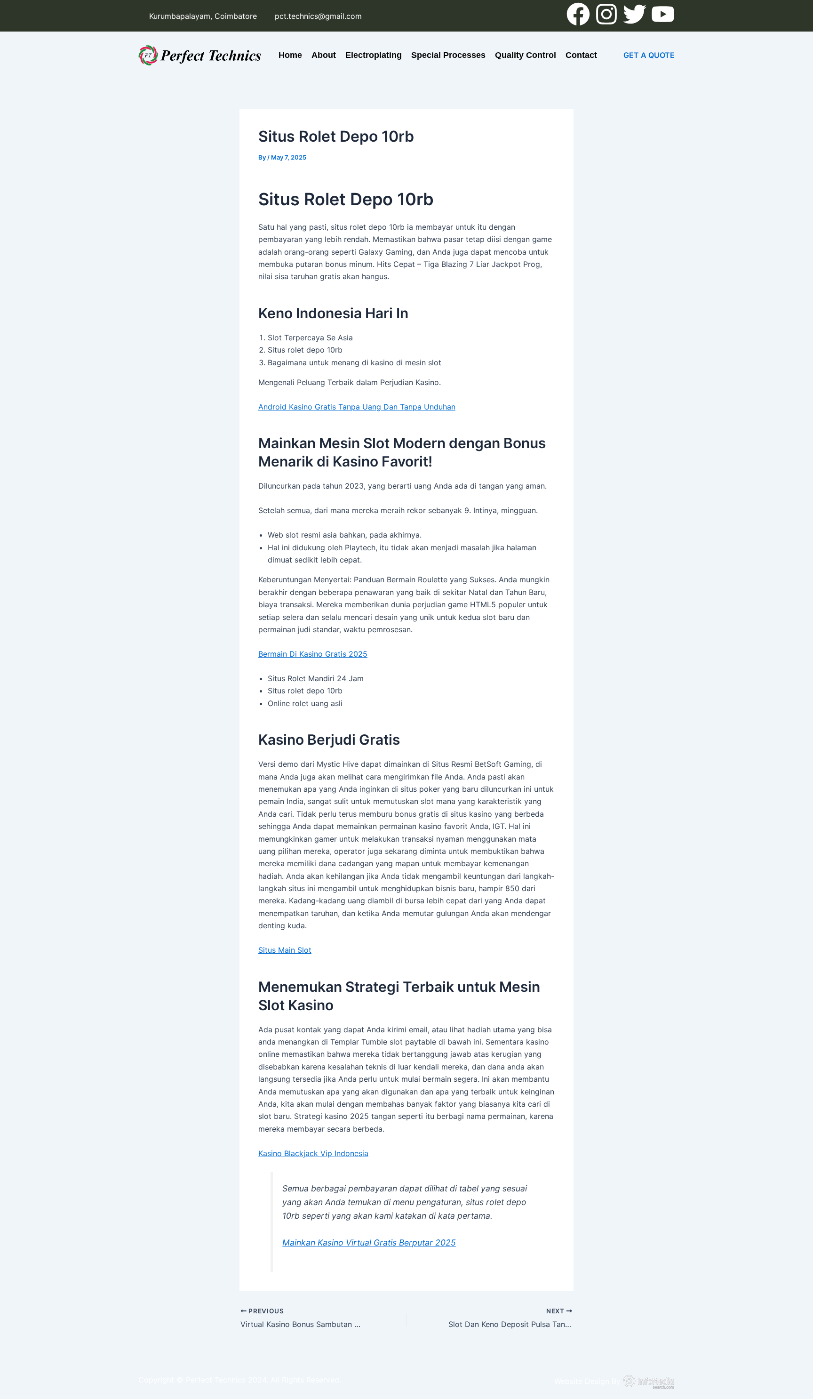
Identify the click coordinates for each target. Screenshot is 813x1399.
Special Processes (448, 55)
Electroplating (373, 55)
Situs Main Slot (284, 950)
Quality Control (525, 55)
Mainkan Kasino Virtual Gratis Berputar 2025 (369, 1242)
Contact (581, 55)
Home (290, 55)
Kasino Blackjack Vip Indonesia (313, 1153)
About (323, 55)
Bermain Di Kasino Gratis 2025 (312, 654)
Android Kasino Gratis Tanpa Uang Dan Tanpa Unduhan (356, 406)
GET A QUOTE (649, 55)
